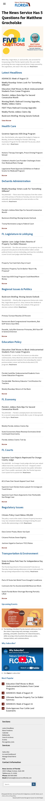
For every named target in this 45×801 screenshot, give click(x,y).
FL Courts (7, 450)
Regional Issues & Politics (17, 289)
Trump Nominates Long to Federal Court (18, 224)
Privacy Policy (13, 796)
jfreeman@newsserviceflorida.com (19, 778)
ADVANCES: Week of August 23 (15, 78)
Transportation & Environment (20, 553)
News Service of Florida (15, 794)
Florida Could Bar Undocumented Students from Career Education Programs (21, 374)
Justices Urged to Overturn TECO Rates (17, 543)
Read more (34, 66)
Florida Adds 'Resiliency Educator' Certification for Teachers (21, 382)
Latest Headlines (12, 72)
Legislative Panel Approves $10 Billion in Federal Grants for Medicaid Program (21, 169)
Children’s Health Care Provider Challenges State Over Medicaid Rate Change (21, 161)
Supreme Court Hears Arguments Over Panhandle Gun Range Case (21, 496)
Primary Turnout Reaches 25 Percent (16, 316)
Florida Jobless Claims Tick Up (14, 440)
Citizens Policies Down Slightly (14, 537)
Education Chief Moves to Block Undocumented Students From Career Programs (22, 90)
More (4, 175)
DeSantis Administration (16, 181)
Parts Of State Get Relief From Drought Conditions (22, 580)
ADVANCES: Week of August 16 (19, 704)
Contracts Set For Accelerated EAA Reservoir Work (21, 586)
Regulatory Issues (12, 507)
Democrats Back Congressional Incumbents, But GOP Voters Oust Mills (21, 322)
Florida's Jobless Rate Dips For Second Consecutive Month (18, 96)
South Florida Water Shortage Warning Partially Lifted (20, 592)
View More (6, 120)
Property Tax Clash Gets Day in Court (16, 263)
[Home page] (22, 4)
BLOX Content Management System (26, 798)
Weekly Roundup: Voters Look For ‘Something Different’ (21, 83)
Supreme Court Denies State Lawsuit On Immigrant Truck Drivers (22, 488)
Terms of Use (6, 796)
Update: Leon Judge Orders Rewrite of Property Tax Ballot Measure (18, 242)
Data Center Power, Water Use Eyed (16, 532)
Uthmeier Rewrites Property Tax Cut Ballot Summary (24, 698)
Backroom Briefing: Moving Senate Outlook (20, 115)
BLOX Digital (40, 798)
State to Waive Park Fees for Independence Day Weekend (22, 562)
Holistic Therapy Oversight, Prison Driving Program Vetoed (22, 154)
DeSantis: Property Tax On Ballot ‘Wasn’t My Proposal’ (19, 269)
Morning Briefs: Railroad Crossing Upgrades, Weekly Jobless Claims (21, 102)
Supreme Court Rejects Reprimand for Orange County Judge (21, 458)
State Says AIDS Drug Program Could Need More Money (20, 277)
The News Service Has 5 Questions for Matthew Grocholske (22, 17)
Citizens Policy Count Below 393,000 (17, 515)
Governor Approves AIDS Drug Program (18, 133)
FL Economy (9, 399)
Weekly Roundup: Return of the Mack (16, 389)
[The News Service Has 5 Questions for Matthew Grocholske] (22, 41)
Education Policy (11, 342)
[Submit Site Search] (34, 784)
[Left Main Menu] (4, 4)
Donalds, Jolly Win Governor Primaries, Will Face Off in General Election (22, 330)
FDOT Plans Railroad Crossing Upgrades (19, 107)
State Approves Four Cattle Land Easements (20, 709)
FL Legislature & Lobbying (17, 234)
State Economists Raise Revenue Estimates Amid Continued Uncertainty (21, 432)
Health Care (9, 126)
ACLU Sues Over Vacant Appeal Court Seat (18, 481)
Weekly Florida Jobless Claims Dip (16, 111)
